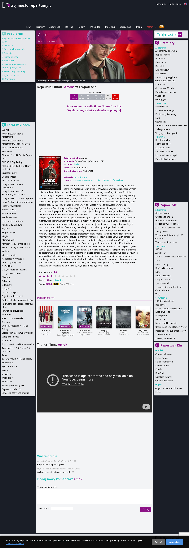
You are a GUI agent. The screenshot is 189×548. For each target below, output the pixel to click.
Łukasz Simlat (102, 180)
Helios (158, 392)
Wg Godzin (95, 26)
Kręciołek (159, 66)
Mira (157, 271)
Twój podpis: (44, 508)
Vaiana (5, 370)
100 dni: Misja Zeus (164, 301)
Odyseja (8, 53)
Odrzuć (158, 542)
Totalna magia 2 (163, 334)
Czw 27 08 (94, 97)
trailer (75, 80)
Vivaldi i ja (160, 95)
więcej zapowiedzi (166, 338)
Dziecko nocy (161, 264)
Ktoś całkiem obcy (164, 268)
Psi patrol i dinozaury (165, 159)
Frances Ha (160, 62)
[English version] (185, 4)
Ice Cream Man (162, 147)
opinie (82, 80)
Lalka (157, 117)
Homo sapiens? (163, 143)
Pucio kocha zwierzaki (165, 92)
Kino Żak (159, 369)
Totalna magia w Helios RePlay (17, 358)
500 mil (158, 249)
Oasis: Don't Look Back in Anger (170, 326)
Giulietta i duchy (9, 172)
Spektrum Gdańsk (164, 380)
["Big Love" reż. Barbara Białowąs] (143, 317)
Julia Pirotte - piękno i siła (167, 227)
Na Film (81, 26)
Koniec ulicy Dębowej (65, 331)
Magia (5, 236)
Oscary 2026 (125, 26)
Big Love (143, 330)
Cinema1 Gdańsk (163, 354)
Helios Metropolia (164, 361)
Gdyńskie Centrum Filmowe (168, 388)
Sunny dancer (161, 231)
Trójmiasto (166, 34)
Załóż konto (175, 4)
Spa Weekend (162, 283)
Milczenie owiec (9, 255)
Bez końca (160, 304)
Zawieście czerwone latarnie (15, 392)
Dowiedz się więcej (15, 543)
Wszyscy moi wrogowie (166, 133)
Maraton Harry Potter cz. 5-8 (16, 247)
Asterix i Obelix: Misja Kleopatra (170, 256)
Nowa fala (160, 84)
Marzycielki (160, 73)
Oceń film (59, 280)
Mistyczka (160, 319)
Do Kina (69, 26)
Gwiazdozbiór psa (164, 216)
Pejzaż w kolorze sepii (166, 155)
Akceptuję (174, 542)
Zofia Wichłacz (117, 180)
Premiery (40, 26)
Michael (5, 251)
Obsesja (6, 277)
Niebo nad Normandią (166, 323)
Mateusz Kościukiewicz (83, 180)
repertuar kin (49, 80)
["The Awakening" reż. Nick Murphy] (104, 317)
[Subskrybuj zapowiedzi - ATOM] (161, 26)
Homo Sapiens (9, 209)
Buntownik (85, 330)
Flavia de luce (161, 106)
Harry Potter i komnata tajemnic (17, 198)
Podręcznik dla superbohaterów (170, 330)
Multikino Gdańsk (163, 376)
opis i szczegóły (64, 80)
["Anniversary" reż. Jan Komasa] (46, 317)
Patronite (151, 26)
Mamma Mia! (8, 239)
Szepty (104, 330)
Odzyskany (160, 121)
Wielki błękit (7, 377)
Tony (157, 294)
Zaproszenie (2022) (11, 389)
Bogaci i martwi (163, 54)
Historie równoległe (165, 110)
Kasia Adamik (52, 41)
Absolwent (160, 253)
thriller (77, 164)
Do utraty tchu (162, 140)
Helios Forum (161, 358)
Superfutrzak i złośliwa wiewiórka (171, 125)
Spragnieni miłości (10, 336)
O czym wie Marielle (165, 88)
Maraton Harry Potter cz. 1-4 (16, 243)
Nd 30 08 (115, 97)
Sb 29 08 (108, 97)
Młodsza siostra (163, 275)
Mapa (139, 26)
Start (28, 26)
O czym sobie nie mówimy (14, 269)
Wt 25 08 (81, 97)
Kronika (123, 330)
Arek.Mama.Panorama (166, 50)
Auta (157, 260)
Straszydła (10, 79)
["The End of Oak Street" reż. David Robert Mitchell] (65, 317)
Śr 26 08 (88, 97)
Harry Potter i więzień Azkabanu (17, 202)
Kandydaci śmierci (164, 151)
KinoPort (159, 373)
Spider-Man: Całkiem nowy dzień (17, 332)
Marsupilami (161, 315)
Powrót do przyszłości (12, 310)
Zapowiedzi (55, 26)
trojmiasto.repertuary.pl (31, 5)
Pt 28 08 (101, 97)
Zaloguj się (161, 4)
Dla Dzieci (110, 26)
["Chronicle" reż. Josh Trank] (123, 317)
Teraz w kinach (18, 125)
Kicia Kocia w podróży (12, 221)
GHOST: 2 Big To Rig (12, 162)
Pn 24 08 (74, 97)
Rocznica (46, 330)
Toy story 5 (7, 362)
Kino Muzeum (162, 365)
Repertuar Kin (171, 345)
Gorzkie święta (162, 213)
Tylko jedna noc (163, 129)
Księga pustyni (162, 69)
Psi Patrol (8, 45)
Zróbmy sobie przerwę (166, 242)
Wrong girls (160, 99)
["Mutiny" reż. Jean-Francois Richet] (84, 317)
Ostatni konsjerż (10, 292)
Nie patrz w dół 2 (163, 279)
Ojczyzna (6, 288)
